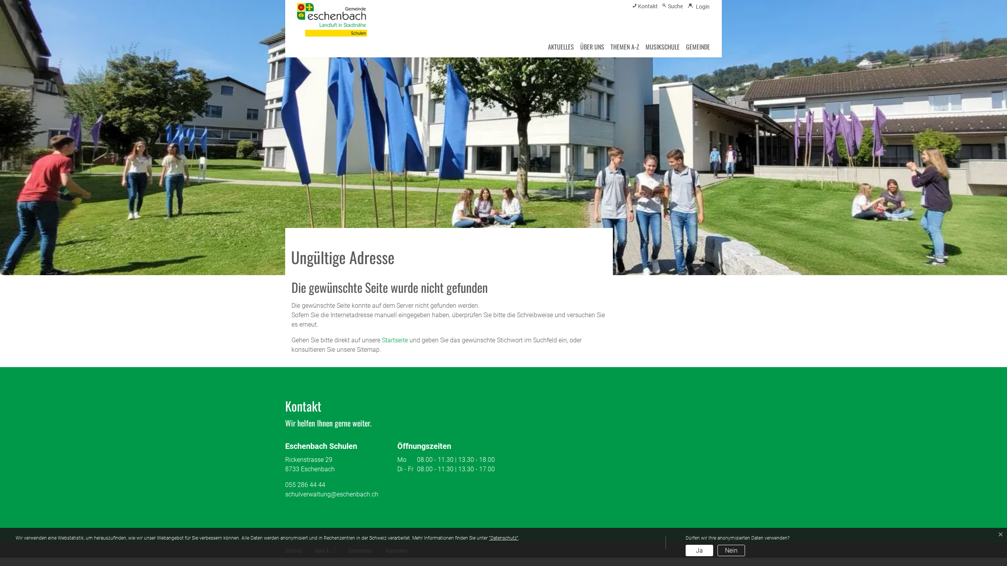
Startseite (395, 340)
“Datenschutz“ (503, 538)
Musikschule (663, 46)
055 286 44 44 (305, 485)
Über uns (592, 46)
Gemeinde (698, 46)
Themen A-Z (624, 46)
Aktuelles (561, 46)
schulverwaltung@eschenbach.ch (331, 494)
